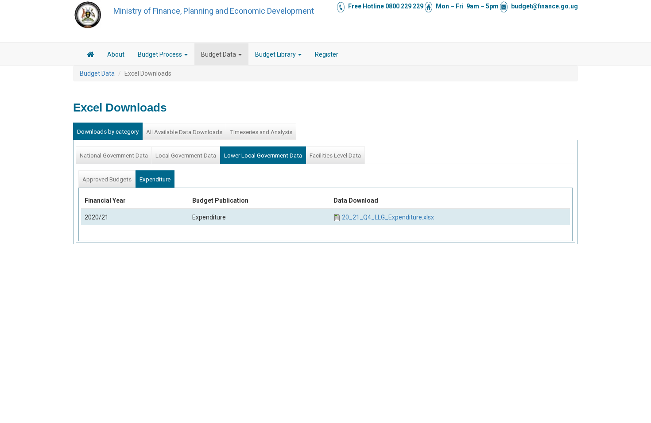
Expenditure (155, 179)
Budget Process (160, 54)
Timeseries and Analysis (261, 132)
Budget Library (276, 54)
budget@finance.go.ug (544, 6)
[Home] (87, 14)
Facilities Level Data (335, 155)
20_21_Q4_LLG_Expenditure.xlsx (388, 217)
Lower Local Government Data (263, 155)
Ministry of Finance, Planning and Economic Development (213, 10)
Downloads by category (108, 131)
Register (326, 54)
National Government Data (114, 155)
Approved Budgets (107, 179)
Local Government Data (185, 155)
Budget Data (219, 54)
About (115, 54)
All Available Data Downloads (184, 132)
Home (90, 55)
